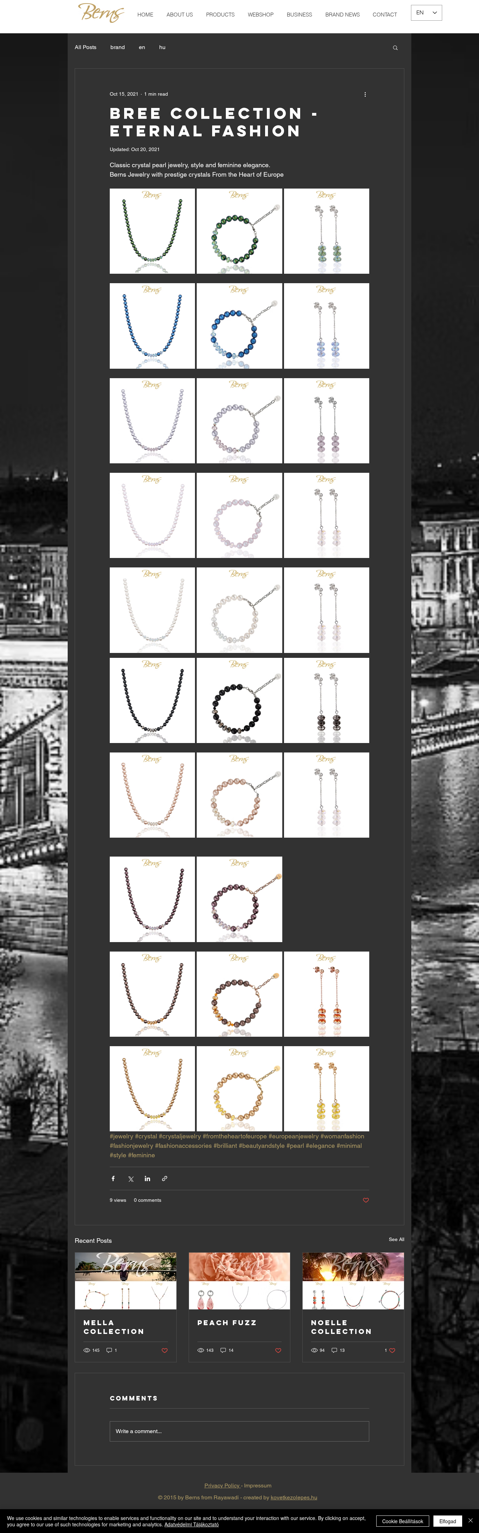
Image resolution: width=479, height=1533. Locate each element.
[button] (395, 47)
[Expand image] (152, 231)
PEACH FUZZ (227, 1322)
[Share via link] (164, 1178)
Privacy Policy (222, 1485)
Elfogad (447, 1521)
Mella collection (114, 1327)
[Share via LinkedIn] (147, 1178)
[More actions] (365, 94)
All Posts (85, 47)
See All (396, 1239)
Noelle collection (341, 1327)
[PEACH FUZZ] (239, 1281)
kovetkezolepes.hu (294, 1497)
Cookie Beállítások (402, 1521)
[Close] (470, 1521)
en (142, 47)
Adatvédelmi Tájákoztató (191, 1524)
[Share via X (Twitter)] (130, 1178)
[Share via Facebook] (113, 1178)
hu (162, 47)
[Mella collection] (125, 1281)
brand (117, 47)
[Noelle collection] (353, 1281)
